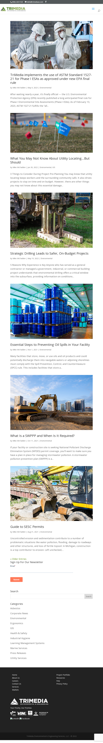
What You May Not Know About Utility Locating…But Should (50, 160)
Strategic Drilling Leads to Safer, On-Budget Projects (49, 253)
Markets (15, 690)
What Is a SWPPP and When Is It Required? (42, 435)
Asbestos (15, 608)
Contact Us (16, 684)
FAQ (58, 681)
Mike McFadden (19, 87)
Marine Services (18, 648)
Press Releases (18, 653)
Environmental (45, 87)
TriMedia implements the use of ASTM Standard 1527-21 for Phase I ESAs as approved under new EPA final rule (51, 79)
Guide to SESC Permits (27, 526)
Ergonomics (16, 623)
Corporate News (19, 613)
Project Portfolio (63, 675)
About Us (16, 678)
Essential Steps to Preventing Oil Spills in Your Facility (50, 344)
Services (15, 687)
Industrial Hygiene (20, 638)
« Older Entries (18, 558)
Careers (15, 681)
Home (14, 675)
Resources (60, 678)
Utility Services (18, 658)
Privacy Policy (61, 684)
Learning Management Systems (27, 643)
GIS (53, 167)
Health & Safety (18, 633)
